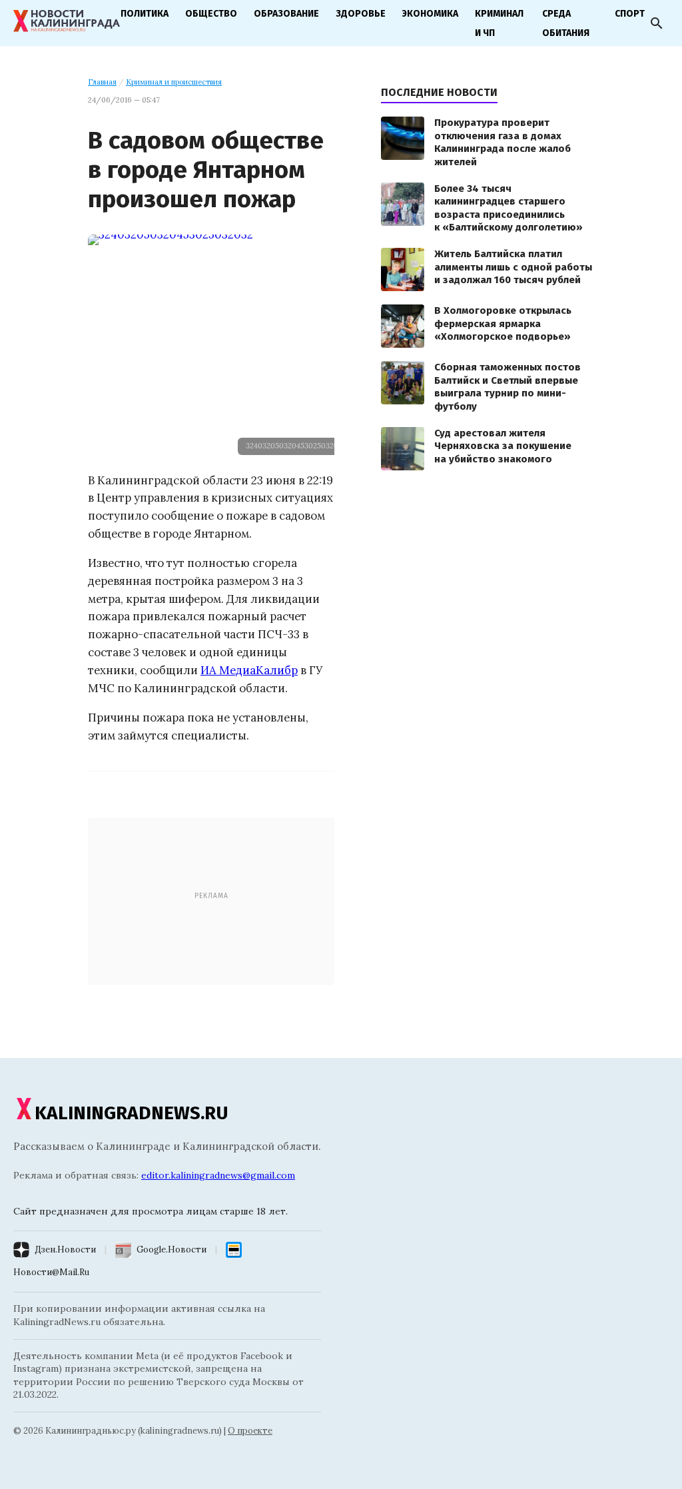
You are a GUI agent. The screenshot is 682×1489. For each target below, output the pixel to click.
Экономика (430, 13)
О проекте (250, 1430)
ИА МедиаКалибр (249, 670)
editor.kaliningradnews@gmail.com (218, 1175)
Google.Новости (171, 1249)
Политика (145, 13)
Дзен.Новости (65, 1249)
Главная (102, 82)
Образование (286, 13)
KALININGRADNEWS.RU (131, 1113)
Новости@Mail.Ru (51, 1272)
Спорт (630, 13)
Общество (211, 13)
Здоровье (361, 13)
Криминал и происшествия (174, 82)
